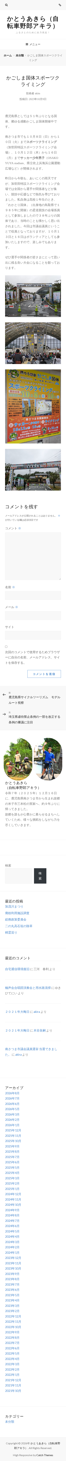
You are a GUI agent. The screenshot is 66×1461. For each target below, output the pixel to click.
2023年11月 (13, 1263)
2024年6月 (12, 1226)
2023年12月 (13, 1258)
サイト (9, 627)
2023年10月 (13, 1268)
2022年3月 (12, 1364)
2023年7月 (12, 1284)
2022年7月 (12, 1343)
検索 (8, 865)
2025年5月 (12, 1167)
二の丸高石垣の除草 (18, 926)
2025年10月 (13, 1141)
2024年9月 (12, 1210)
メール (11, 607)
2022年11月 (13, 1321)
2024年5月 (12, 1231)
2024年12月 (13, 1194)
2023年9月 (12, 1274)
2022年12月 (13, 1316)
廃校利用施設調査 (17, 913)
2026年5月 (12, 1109)
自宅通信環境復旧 (17, 969)
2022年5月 (12, 1353)
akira (37, 93)
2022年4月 (12, 1359)
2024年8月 (12, 1215)
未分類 (20, 55)
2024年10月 (13, 1204)
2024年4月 (12, 1236)
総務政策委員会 (15, 919)
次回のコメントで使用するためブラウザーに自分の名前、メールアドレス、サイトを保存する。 (32, 657)
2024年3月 (12, 1242)
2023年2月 (12, 1311)
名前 (10, 587)
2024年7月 (12, 1220)
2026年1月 (12, 1125)
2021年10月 (13, 1391)
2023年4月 (12, 1300)
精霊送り (11, 932)
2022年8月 (12, 1337)
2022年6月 (12, 1348)
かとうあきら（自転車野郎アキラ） (33, 22)
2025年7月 (12, 1157)
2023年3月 (12, 1305)
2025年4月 (12, 1173)
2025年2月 (12, 1183)
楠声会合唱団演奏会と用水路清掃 (28, 988)
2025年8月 (12, 1151)
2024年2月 (12, 1247)
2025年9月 (12, 1146)
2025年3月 (12, 1178)
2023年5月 (12, 1295)
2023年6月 (12, 1289)
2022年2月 (12, 1369)
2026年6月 (12, 1104)
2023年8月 (12, 1279)
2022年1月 (12, 1374)
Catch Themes (44, 1455)
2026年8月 (12, 1093)
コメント (13, 528)
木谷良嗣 (40, 1030)
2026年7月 (12, 1098)
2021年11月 (13, 1385)
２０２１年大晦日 (17, 1011)
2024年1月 (12, 1252)
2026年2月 (12, 1119)
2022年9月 (12, 1332)
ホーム (8, 55)
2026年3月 (12, 1114)
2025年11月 (13, 1135)
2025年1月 (12, 1189)
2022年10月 (13, 1327)
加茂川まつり (14, 906)
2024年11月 (13, 1199)
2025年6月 (12, 1162)
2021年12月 (13, 1380)
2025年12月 (13, 1130)
